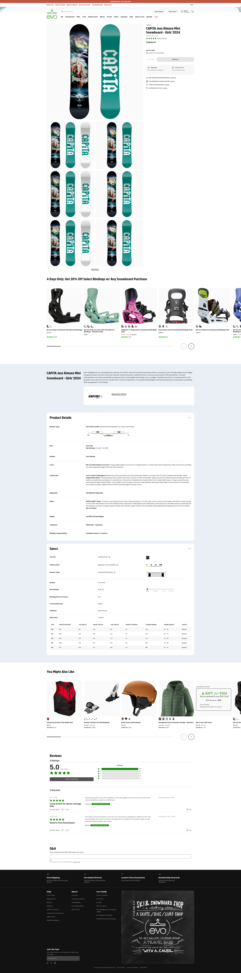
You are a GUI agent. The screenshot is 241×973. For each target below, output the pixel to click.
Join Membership (97, 4)
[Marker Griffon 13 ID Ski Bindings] (102, 698)
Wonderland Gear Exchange (106, 918)
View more (95, 269)
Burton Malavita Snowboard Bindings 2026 (212, 330)
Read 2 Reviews (162, 38)
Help (49, 892)
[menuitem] (62, 17)
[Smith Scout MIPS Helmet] (139, 698)
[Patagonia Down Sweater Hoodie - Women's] (176, 698)
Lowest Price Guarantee (55, 913)
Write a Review (72, 779)
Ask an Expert (159, 11)
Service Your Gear (84, 4)
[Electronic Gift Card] (214, 698)
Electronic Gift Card (204, 722)
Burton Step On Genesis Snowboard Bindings (64, 330)
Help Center (51, 916)
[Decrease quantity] (148, 59)
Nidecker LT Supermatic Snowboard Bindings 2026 (139, 331)
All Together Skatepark (104, 915)
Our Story (75, 895)
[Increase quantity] (153, 59)
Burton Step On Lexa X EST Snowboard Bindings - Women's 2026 (99, 331)
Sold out (175, 59)
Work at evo (76, 909)
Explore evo (108, 4)
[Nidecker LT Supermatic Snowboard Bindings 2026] (139, 306)
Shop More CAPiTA (119, 394)
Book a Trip (50, 4)
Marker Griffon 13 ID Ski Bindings (96, 722)
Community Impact (78, 899)
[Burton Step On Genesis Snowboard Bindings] (64, 306)
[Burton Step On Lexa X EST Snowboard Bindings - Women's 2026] (102, 306)
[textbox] (120, 856)
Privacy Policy (121, 967)
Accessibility (143, 967)
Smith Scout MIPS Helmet (131, 722)
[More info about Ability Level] (117, 565)
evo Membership (77, 906)
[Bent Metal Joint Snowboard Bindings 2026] (176, 306)
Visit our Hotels (60, 4)
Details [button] (172, 81)
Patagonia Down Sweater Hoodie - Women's (176, 722)
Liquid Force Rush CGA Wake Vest (60, 722)
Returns (49, 902)
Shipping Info (51, 899)
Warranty (50, 906)
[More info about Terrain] (109, 557)
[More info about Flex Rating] (102, 589)
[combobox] (85, 11)
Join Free (173, 77)
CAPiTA (148, 25)
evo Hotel (99, 899)
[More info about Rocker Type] (114, 572)
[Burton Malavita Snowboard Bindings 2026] (214, 306)
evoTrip (98, 902)
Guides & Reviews (53, 920)
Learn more (76, 862)
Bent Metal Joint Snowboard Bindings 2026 (175, 330)
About (75, 892)
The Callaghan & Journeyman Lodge (106, 910)
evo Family (101, 892)
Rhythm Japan (101, 906)
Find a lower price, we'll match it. (130, 880)
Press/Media (76, 902)
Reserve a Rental (72, 4)
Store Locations (102, 895)
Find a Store (172, 11)
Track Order (51, 895)
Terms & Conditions (132, 967)
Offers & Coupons (53, 909)
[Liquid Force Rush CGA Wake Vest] (64, 698)
